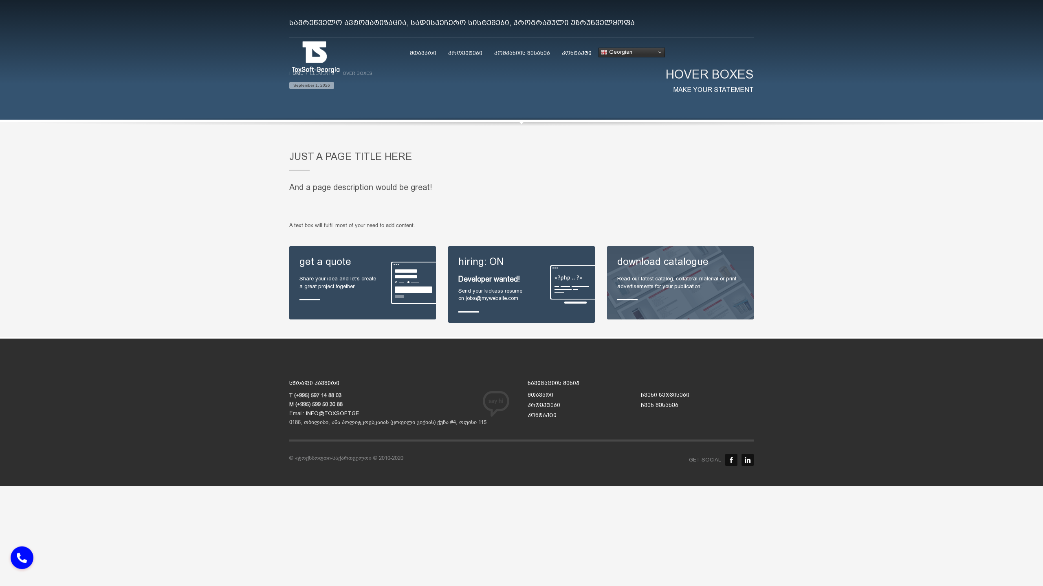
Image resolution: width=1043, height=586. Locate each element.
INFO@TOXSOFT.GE (332, 413)
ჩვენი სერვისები (665, 395)
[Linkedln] (748, 460)
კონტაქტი (542, 415)
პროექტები (544, 405)
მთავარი (540, 395)
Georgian (619, 52)
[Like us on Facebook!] (731, 460)
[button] (22, 562)
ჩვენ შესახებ (659, 405)
